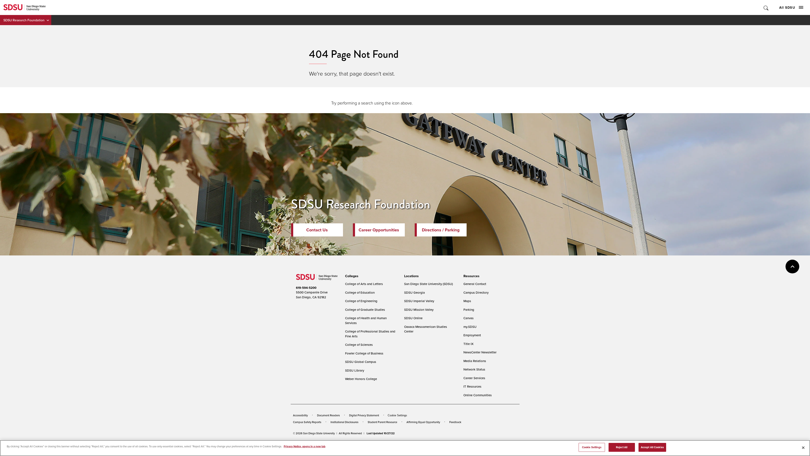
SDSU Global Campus (360, 362)
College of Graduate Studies (365, 309)
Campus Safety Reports (307, 422)
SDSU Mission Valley (418, 309)
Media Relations (474, 361)
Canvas (468, 318)
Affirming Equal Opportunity (423, 422)
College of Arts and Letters (364, 284)
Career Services (474, 378)
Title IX (468, 344)
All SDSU (787, 7)
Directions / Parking (441, 230)
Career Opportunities (379, 230)
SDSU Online (413, 318)
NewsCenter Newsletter (480, 352)
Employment (472, 335)
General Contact (474, 284)
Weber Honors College (361, 379)
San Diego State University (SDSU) (428, 284)
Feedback (455, 422)
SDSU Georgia (414, 292)
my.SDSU (470, 326)
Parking (468, 309)
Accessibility (300, 415)
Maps (467, 301)
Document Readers (328, 415)
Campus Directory (476, 292)
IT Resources (472, 386)
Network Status (474, 369)
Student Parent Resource (382, 422)
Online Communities (477, 395)
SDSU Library (354, 370)
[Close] (803, 447)
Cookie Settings (397, 415)
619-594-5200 (306, 287)
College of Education (360, 292)
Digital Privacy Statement (364, 415)
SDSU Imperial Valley (419, 301)
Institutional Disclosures (344, 422)
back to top (792, 266)
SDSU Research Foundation (24, 20)
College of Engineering (361, 301)
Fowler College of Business (364, 353)
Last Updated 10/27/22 (381, 433)
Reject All (621, 447)
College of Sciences (359, 344)
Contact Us (317, 230)
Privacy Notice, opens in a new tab (304, 446)
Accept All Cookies (652, 447)
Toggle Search (766, 7)
